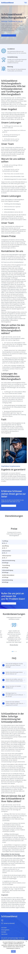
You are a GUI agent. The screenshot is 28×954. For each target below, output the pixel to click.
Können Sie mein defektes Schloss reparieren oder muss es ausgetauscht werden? (14, 703)
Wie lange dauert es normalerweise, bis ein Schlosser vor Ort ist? (14, 694)
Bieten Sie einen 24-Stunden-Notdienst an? (13, 687)
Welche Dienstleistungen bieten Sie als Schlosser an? (14, 673)
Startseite (4, 927)
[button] (11, 651)
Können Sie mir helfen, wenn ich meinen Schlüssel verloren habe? (14, 680)
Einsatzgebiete (5, 930)
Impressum (4, 934)
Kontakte (3, 932)
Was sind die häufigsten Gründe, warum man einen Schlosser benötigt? (14, 665)
